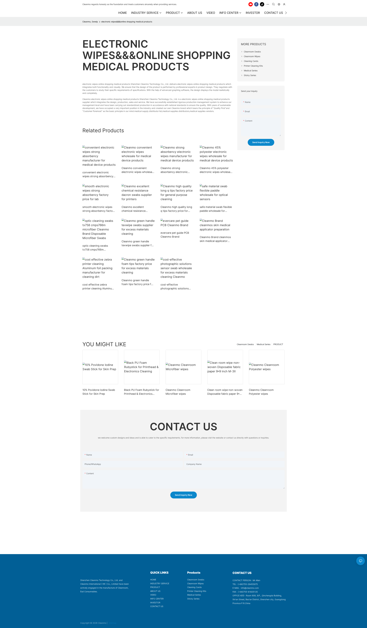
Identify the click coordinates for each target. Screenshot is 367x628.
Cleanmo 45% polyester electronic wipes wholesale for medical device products (216, 170)
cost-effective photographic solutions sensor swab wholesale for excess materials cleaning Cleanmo (177, 286)
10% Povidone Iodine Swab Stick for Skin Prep (98, 391)
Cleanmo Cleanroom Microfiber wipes (178, 391)
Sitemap (112, 623)
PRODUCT (278, 344)
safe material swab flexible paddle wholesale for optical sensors (216, 209)
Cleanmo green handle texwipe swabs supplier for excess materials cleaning (138, 243)
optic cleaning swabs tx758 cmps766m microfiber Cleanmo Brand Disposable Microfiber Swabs (98, 248)
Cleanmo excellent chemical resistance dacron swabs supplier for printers (137, 209)
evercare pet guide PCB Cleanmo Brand (175, 234)
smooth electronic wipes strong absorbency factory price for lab (98, 209)
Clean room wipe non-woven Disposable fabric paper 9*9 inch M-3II (225, 392)
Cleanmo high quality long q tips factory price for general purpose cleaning (176, 209)
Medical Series (263, 344)
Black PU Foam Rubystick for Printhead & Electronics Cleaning (141, 392)
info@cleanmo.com (250, 588)
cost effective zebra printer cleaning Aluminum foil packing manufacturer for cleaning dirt (98, 286)
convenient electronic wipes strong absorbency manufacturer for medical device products (97, 174)
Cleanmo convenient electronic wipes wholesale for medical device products (138, 170)
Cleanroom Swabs (245, 344)
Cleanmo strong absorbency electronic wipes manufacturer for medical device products (175, 170)
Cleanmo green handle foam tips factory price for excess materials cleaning (138, 282)
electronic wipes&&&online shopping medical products (126, 21)
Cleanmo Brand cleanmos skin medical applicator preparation (215, 239)
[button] (286, 12)
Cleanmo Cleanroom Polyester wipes (261, 391)
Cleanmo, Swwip (90, 21)
